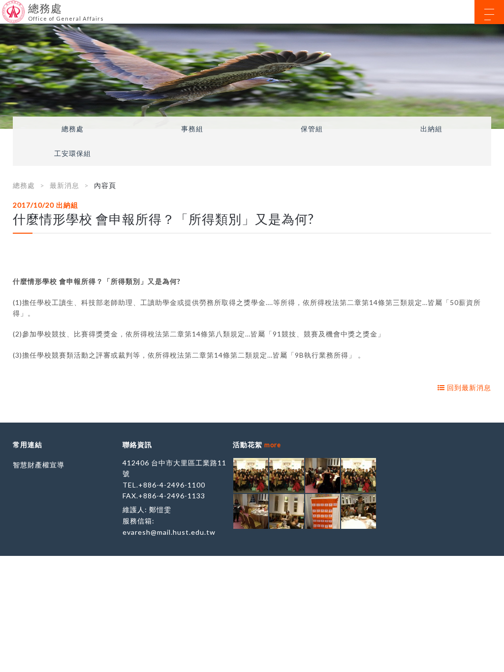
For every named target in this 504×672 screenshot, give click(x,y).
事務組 (192, 128)
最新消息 (64, 185)
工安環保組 (72, 153)
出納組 (431, 128)
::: (3, 7)
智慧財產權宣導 (38, 464)
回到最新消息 (468, 387)
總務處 (73, 128)
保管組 (312, 128)
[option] (252, 76)
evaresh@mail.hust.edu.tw (169, 532)
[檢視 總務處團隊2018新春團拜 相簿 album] (251, 475)
